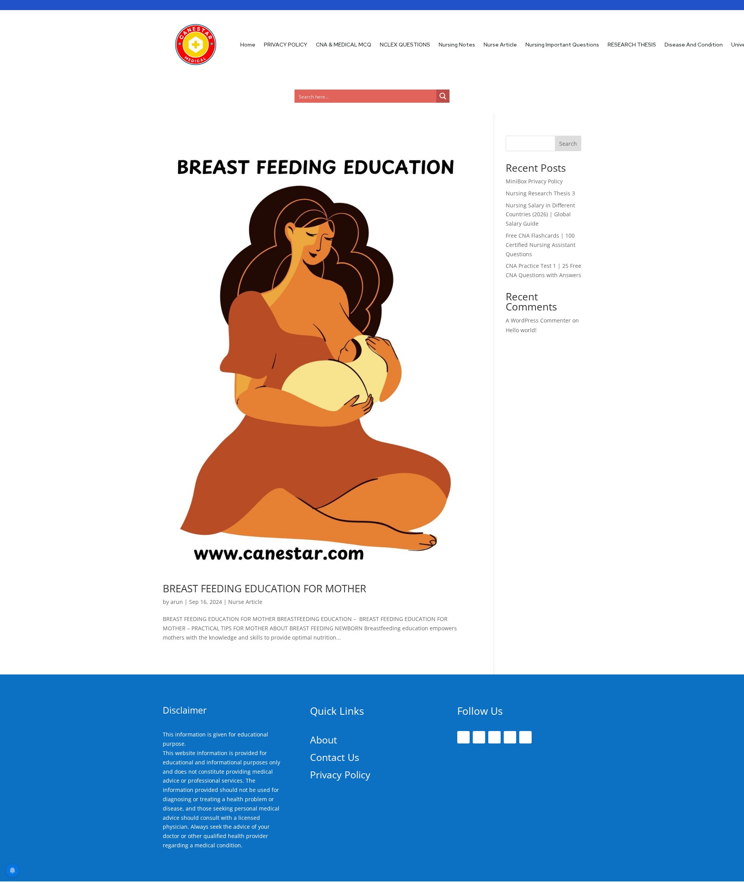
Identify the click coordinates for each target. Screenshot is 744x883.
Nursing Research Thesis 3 (540, 193)
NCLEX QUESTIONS (405, 44)
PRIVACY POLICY (285, 44)
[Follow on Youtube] (525, 737)
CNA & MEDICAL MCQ (343, 44)
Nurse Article (500, 44)
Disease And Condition (694, 44)
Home (247, 44)
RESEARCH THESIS (632, 44)
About (323, 739)
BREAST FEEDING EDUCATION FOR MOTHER (264, 588)
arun (176, 601)
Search (568, 143)
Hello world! (521, 330)
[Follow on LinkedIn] (510, 737)
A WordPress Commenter (538, 320)
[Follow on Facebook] (463, 737)
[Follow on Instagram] (494, 737)
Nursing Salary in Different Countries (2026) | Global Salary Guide (540, 215)
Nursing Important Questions (562, 44)
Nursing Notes (457, 44)
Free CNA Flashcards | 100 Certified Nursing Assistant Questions (540, 245)
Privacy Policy (340, 774)
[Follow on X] (479, 737)
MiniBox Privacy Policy (534, 181)
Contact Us (334, 757)
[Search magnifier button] (443, 96)
